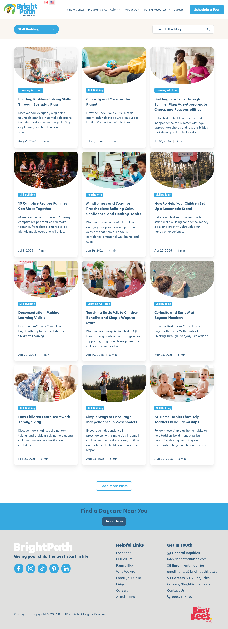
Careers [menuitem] (179, 10)
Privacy (19, 614)
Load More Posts (114, 486)
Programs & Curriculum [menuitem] (103, 10)
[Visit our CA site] (46, 2)
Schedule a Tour (207, 9)
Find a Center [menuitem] (75, 10)
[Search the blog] (208, 29)
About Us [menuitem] (131, 10)
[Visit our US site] (52, 2)
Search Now (114, 521)
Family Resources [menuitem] (155, 10)
